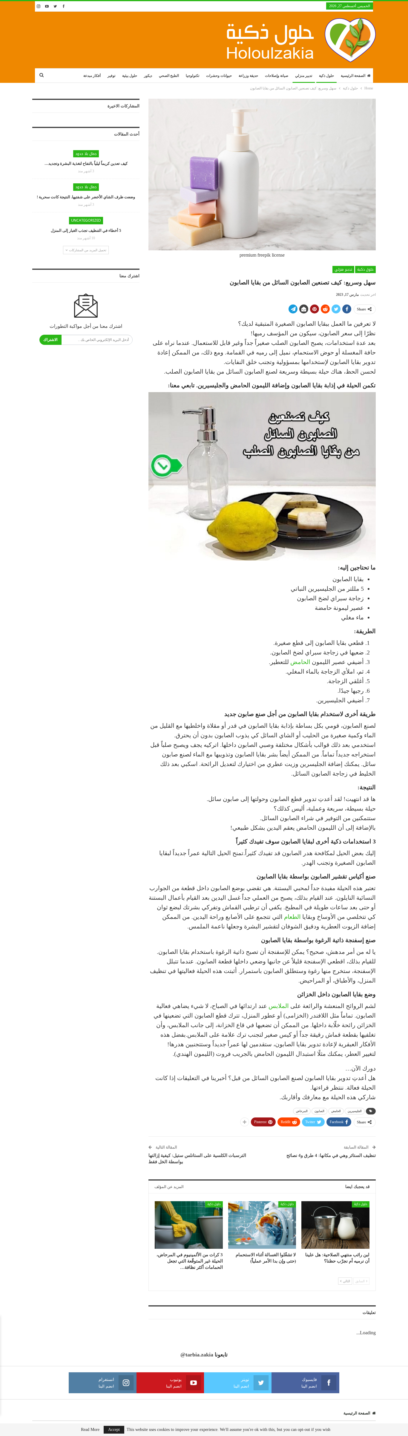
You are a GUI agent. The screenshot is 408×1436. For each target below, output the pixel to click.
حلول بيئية (129, 76)
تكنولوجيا (192, 76)
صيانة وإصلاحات (276, 76)
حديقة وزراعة (248, 76)
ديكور (148, 76)
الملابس (279, 1006)
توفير (111, 76)
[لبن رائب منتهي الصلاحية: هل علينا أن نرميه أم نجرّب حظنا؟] (335, 1225)
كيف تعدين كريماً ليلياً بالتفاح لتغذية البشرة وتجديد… (86, 163)
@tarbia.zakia (196, 1355)
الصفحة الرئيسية (353, 76)
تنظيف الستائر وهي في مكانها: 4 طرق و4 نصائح (331, 1155)
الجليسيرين (355, 1111)
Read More (90, 1430)
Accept (114, 1429)
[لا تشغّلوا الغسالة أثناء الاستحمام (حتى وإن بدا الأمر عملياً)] (262, 1225)
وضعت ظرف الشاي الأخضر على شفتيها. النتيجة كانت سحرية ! (86, 197)
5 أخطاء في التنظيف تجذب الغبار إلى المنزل (86, 230)
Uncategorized (86, 220)
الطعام (292, 916)
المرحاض (302, 1111)
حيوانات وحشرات (219, 76)
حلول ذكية (326, 76)
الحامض (300, 662)
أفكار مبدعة (92, 76)
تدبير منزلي (303, 76)
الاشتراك (50, 339)
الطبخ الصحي (169, 76)
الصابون (319, 1111)
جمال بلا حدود (86, 153)
